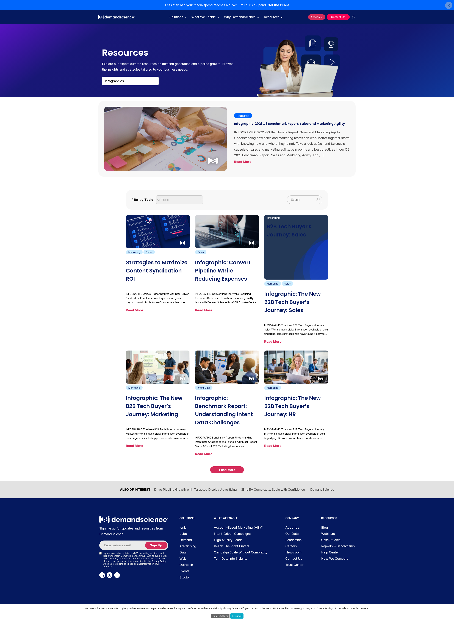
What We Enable (203, 17)
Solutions (176, 17)
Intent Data (204, 387)
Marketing (134, 252)
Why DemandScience (240, 17)
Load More (227, 470)
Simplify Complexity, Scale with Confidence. (273, 489)
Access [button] (315, 16)
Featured (243, 116)
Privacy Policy (159, 561)
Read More (242, 162)
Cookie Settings (220, 616)
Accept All (237, 616)
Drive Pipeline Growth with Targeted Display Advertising (195, 489)
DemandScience (322, 489)
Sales (149, 252)
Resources (271, 17)
